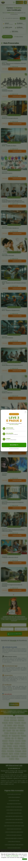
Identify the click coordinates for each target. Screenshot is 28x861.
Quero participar (13, 444)
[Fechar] (25, 412)
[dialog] (14, 430)
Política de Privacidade (12, 855)
